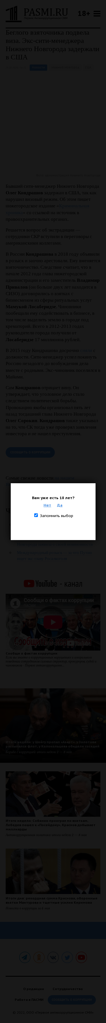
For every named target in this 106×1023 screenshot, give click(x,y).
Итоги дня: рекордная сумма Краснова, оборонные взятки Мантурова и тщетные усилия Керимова (52, 900)
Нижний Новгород (65, 67)
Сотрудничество (68, 989)
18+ (84, 13)
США (88, 67)
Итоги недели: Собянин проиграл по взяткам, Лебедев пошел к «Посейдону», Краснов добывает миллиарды (51, 824)
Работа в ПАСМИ (29, 999)
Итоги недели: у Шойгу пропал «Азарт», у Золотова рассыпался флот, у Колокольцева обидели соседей (52, 744)
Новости (38, 67)
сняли (86, 350)
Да (59, 505)
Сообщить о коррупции (30, 452)
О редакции (33, 989)
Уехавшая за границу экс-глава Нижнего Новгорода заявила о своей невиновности (55, 541)
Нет (47, 505)
